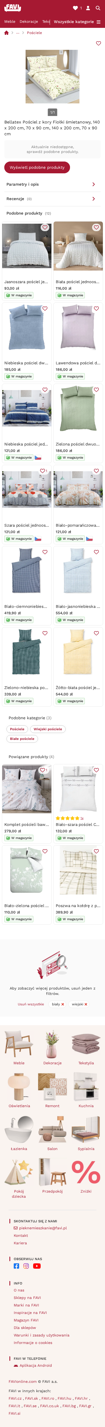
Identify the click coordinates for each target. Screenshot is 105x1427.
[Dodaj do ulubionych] (98, 43)
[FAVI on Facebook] (16, 1266)
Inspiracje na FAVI (30, 1312)
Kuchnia (86, 1106)
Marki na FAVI (26, 1305)
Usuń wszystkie (31, 1004)
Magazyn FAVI (26, 1320)
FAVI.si (14, 1413)
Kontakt (21, 1235)
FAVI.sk (32, 1398)
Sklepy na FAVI (27, 1297)
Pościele (34, 33)
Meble (9, 21)
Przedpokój (52, 1191)
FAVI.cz (16, 1398)
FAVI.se (31, 1406)
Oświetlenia (19, 1106)
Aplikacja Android (36, 1365)
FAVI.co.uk (50, 1406)
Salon (52, 1149)
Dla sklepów (25, 1327)
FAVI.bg (69, 1406)
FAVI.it (15, 1406)
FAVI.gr (86, 1406)
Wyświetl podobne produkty (37, 167)
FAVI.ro (48, 1398)
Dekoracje (29, 21)
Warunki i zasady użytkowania (41, 1335)
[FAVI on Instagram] (26, 1266)
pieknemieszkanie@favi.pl (43, 1228)
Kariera (20, 1243)
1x (81, 818)
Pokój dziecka (19, 1193)
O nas (19, 1290)
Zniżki (86, 1191)
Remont (52, 1106)
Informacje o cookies (33, 1342)
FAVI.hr (82, 1398)
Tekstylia (86, 1063)
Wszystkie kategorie (74, 21)
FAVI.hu (65, 1398)
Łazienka (19, 1149)
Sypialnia (86, 1149)
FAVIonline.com (23, 1381)
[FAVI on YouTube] (37, 1266)
